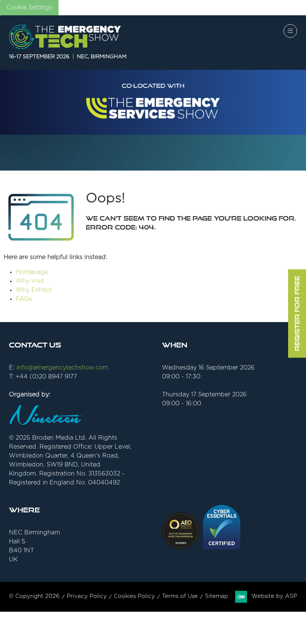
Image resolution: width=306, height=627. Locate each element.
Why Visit (30, 281)
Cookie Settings (29, 7)
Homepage (32, 272)
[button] (290, 31)
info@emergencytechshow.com (62, 368)
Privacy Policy (87, 596)
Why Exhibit (34, 290)
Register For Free (296, 313)
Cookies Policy (134, 596)
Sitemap (216, 596)
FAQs (24, 299)
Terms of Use (180, 596)
